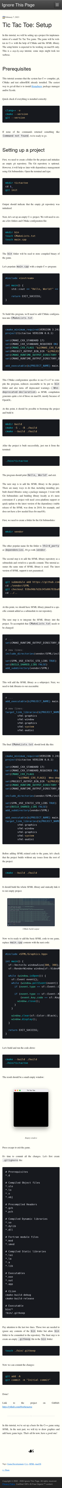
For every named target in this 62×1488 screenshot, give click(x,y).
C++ (26, 1464)
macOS (38, 1464)
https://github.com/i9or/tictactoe (17, 1406)
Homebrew (36, 86)
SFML (31, 1464)
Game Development (15, 1464)
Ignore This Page (18, 5)
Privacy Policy (8, 1484)
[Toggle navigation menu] (57, 5)
